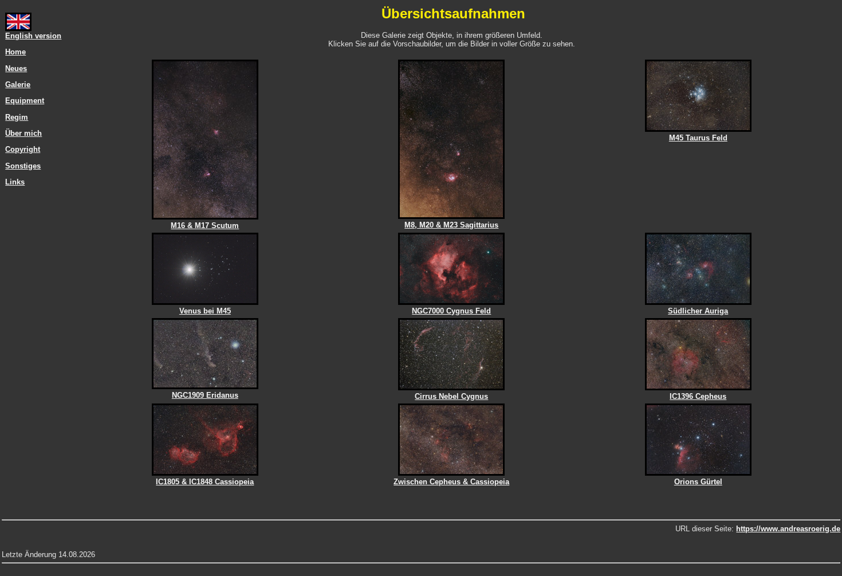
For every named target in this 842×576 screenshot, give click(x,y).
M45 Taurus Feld (698, 138)
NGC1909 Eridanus (205, 395)
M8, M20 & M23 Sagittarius (451, 225)
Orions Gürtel (698, 481)
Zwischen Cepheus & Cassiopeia (451, 481)
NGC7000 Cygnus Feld (451, 311)
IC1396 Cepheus (698, 396)
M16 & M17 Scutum (205, 225)
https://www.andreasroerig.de (788, 528)
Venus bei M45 (205, 311)
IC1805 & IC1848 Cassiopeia (205, 481)
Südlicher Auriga (698, 311)
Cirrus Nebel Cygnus (451, 396)
